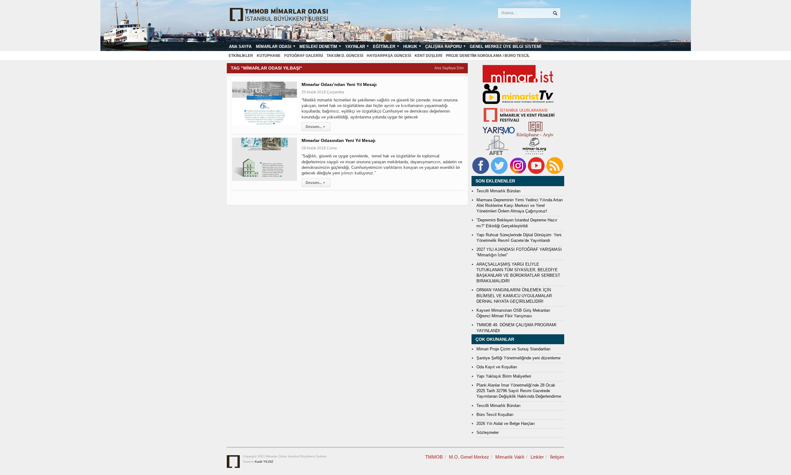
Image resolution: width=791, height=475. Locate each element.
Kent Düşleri (428, 55)
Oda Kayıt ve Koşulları (496, 367)
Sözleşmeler (487, 432)
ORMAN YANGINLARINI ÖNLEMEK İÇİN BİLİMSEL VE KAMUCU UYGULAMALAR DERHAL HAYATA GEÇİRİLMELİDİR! (514, 295)
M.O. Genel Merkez (469, 457)
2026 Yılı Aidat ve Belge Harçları (505, 423)
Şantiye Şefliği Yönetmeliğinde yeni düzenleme (518, 358)
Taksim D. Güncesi (345, 55)
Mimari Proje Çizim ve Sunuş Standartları (513, 349)
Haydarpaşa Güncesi (389, 55)
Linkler (537, 457)
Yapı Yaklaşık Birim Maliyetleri (503, 376)
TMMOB (434, 457)
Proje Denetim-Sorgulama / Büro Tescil (488, 55)
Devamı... (315, 127)
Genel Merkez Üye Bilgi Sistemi (505, 46)
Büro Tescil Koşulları (495, 414)
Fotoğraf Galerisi (303, 55)
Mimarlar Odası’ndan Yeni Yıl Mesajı (339, 84)
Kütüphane (269, 55)
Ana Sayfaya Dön (449, 68)
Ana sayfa (240, 46)
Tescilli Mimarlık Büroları (498, 191)
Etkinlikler (241, 55)
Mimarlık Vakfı (509, 457)
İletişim (557, 457)
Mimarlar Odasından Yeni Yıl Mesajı (338, 140)
